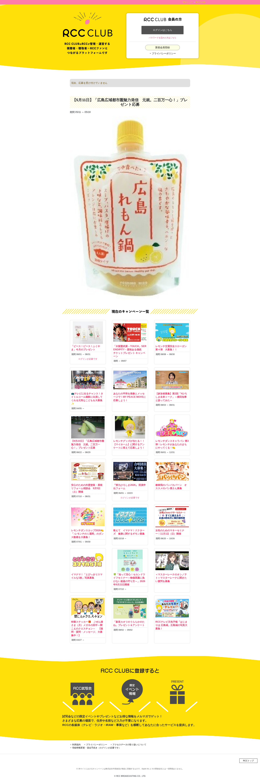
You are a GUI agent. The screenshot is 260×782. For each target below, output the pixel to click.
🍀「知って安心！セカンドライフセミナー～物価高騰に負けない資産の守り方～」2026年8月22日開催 (129, 579)
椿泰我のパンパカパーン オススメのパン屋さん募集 (171, 487)
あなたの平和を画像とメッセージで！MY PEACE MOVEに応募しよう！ (129, 397)
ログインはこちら (162, 30)
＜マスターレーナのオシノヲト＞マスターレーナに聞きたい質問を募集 (171, 577)
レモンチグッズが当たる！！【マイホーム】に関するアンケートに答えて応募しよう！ (129, 444)
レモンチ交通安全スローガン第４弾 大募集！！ (171, 348)
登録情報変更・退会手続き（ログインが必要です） (95, 748)
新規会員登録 (162, 47)
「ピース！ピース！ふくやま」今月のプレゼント (85, 348)
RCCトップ (187, 2)
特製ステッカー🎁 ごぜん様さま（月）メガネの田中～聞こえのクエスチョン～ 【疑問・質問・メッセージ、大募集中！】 (87, 629)
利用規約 (75, 744)
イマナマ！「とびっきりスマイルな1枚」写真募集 (86, 576)
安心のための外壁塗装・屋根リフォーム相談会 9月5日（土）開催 (86, 488)
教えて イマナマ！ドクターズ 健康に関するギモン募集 (129, 532)
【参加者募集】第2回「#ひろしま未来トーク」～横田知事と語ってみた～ (171, 397)
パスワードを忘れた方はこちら (162, 38)
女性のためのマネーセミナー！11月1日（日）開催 (169, 532)
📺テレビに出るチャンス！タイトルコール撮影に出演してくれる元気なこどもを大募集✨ (87, 398)
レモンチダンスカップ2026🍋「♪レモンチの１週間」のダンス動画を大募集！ (87, 533)
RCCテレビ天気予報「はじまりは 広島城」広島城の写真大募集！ (171, 625)
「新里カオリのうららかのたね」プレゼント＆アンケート (129, 623)
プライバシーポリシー (162, 53)
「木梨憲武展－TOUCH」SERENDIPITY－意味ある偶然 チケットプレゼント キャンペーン (129, 351)
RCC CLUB (200, 2)
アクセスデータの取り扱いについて (128, 744)
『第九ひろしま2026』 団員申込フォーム (129, 487)
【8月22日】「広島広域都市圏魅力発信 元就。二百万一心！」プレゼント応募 (87, 444)
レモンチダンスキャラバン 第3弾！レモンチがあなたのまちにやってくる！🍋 (172, 444)
